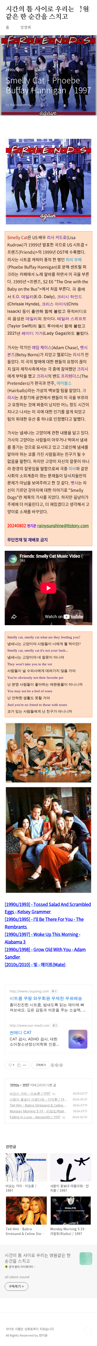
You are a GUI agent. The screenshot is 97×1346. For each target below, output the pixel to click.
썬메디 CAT (21, 1032)
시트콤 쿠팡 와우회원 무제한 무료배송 (46, 998)
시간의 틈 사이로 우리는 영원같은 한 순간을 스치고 (47, 9)
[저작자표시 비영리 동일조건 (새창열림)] (56, 1065)
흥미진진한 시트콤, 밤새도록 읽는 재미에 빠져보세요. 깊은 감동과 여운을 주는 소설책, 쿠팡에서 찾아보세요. (48, 1007)
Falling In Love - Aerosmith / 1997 (35, 1117)
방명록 (25, 27)
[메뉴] (87, 9)
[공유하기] (19, 1065)
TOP (87, 1331)
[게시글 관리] (25, 1065)
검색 (77, 9)
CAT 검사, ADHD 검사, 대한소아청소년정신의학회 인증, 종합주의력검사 (33, 1042)
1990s (14, 1085)
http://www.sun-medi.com (30, 1025)
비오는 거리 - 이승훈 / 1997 (30, 1093)
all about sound (17, 1276)
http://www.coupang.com (29, 991)
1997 (25, 1085)
